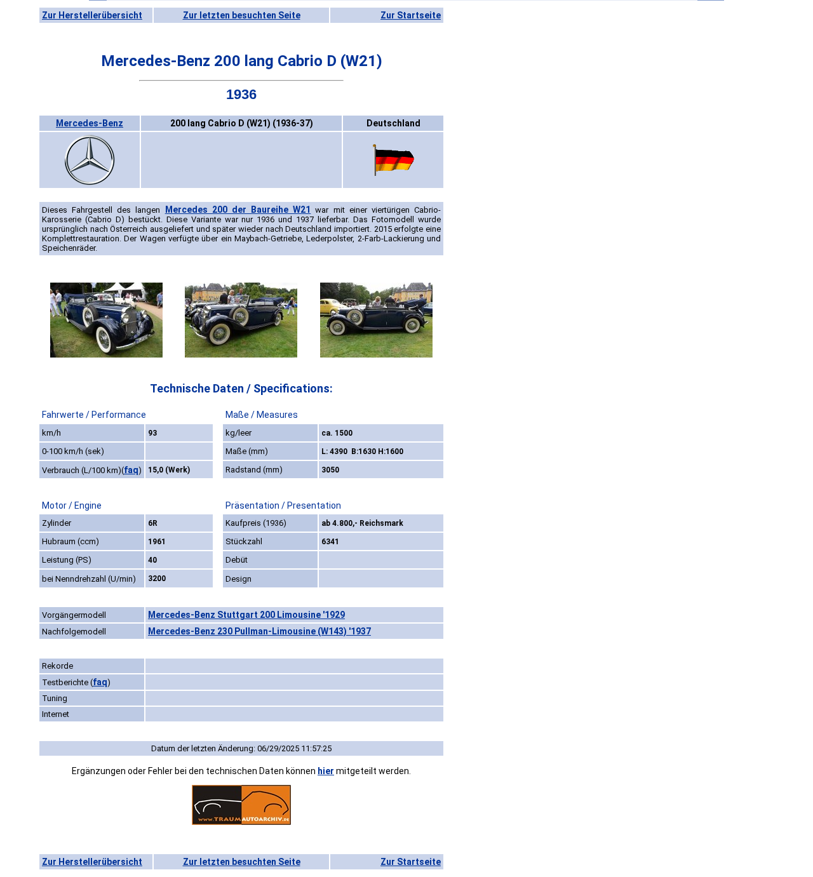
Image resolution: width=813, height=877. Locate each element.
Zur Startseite (410, 15)
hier (326, 771)
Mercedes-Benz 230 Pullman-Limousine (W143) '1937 (259, 631)
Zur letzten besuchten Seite (241, 15)
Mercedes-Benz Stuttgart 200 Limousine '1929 (246, 615)
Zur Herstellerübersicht (92, 15)
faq (131, 470)
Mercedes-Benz (89, 123)
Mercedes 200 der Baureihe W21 (238, 209)
